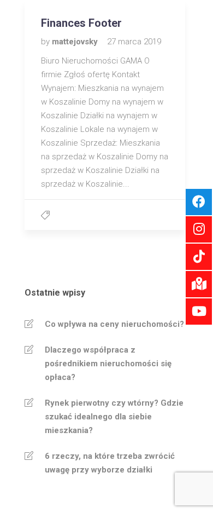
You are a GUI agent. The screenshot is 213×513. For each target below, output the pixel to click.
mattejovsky (76, 42)
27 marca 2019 (134, 42)
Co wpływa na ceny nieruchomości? (114, 324)
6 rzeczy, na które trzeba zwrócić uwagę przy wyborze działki (110, 463)
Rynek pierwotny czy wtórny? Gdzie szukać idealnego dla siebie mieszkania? (114, 416)
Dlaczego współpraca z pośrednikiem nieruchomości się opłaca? (108, 363)
